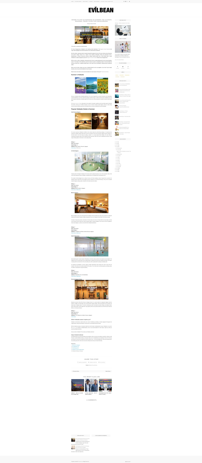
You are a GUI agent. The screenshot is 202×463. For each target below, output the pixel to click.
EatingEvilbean (78, 1)
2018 (117, 143)
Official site (78, 148)
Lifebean (91, 1)
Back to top (127, 461)
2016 (117, 146)
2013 (117, 171)
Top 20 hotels (75, 327)
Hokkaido (90, 365)
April (118, 161)
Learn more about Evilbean (119, 59)
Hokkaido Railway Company (77, 351)
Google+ (128, 68)
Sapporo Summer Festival (77, 103)
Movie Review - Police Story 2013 (124, 116)
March (118, 163)
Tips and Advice (94, 365)
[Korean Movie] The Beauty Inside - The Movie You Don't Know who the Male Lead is (125, 91)
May (117, 160)
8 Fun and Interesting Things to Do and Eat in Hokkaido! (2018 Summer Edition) (125, 101)
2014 (117, 169)
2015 (117, 168)
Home (72, 1)
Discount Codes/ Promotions (107, 1)
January (118, 166)
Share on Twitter (93, 362)
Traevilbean (85, 1)
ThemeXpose (80, 461)
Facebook (117, 68)
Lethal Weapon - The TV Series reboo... (91, 394)
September (119, 154)
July (117, 157)
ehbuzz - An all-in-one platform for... (77, 394)
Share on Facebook (82, 362)
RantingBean (96, 1)
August (118, 155)
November (118, 148)
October (118, 149)
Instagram (122, 68)
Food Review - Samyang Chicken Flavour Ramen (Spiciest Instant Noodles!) (124, 123)
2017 (117, 145)
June (118, 158)
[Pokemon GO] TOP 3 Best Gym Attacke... (105, 394)
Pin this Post (102, 362)
